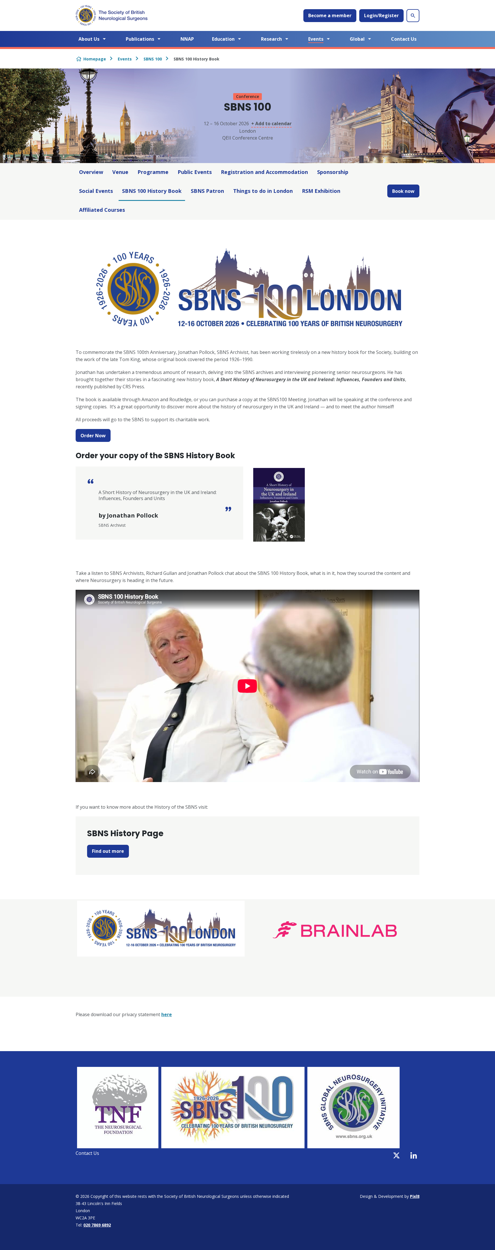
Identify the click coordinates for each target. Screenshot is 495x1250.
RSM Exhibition (321, 190)
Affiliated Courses (102, 209)
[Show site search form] (412, 15)
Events (315, 39)
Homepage (94, 59)
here (166, 1014)
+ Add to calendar (271, 123)
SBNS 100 (153, 59)
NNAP (187, 39)
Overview (91, 172)
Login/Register (381, 15)
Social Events (96, 190)
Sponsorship (332, 172)
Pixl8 (414, 1196)
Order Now (93, 435)
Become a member (329, 15)
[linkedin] (413, 1155)
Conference (247, 96)
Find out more (108, 851)
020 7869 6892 (97, 1225)
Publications (140, 39)
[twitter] (396, 1155)
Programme (153, 172)
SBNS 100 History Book (152, 190)
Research (271, 39)
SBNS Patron (207, 190)
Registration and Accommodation (264, 172)
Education (223, 39)
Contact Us (404, 39)
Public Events (195, 172)
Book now (403, 191)
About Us (88, 39)
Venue (120, 172)
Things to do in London (263, 190)
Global (357, 39)
